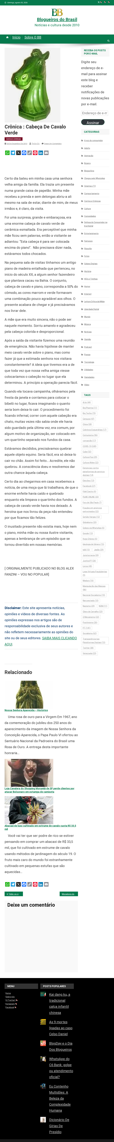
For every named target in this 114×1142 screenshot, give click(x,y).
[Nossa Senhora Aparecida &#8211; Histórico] (29, 694)
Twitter (88, 648)
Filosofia (88, 248)
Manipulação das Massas (94, 588)
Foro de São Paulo (92, 502)
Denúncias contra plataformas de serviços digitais (94, 471)
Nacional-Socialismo (94, 595)
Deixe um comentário (53, 144)
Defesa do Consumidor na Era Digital (95, 224)
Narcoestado (90, 600)
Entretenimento (91, 233)
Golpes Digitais (90, 264)
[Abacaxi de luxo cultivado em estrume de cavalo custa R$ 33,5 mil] (29, 810)
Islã (86, 550)
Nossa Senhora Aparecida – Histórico (26, 710)
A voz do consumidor (93, 140)
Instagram (10, 1004)
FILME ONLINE (91, 497)
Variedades (89, 377)
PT (87, 628)
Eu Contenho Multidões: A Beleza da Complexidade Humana (60, 1098)
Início (16, 37)
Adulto (87, 148)
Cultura (87, 209)
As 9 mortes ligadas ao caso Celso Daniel (60, 1028)
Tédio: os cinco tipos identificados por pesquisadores (15, 894)
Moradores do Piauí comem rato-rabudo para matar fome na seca (70, 894)
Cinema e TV (90, 186)
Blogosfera (89, 171)
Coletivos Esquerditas (94, 430)
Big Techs (89, 413)
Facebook (89, 486)
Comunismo (90, 435)
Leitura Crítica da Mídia (94, 301)
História (87, 271)
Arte (87, 402)
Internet (87, 294)
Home (8, 993)
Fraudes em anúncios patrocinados (92, 510)
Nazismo (89, 606)
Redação (36, 143)
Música (87, 324)
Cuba (87, 452)
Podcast (88, 347)
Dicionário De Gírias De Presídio (59, 1126)
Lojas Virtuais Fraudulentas (95, 573)
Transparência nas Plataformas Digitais (94, 641)
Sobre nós (10, 997)
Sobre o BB (32, 37)
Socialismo (90, 633)
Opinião (87, 339)
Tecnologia (89, 362)
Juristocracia (91, 555)
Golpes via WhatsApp (93, 528)
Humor (87, 286)
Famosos (88, 241)
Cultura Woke (91, 462)
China (87, 424)
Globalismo (90, 522)
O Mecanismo (91, 617)
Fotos (86, 256)
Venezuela (89, 653)
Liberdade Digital (91, 309)
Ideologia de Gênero (93, 544)
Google (88, 533)
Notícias (88, 332)
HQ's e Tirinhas (91, 279)
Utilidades (88, 370)
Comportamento (91, 193)
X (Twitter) (10, 1000)
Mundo (87, 317)
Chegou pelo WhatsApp (94, 178)
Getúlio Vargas (91, 517)
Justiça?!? (89, 561)
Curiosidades (90, 216)
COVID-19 (89, 446)
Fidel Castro (89, 491)
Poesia (87, 354)
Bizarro (87, 163)
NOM (103, 606)
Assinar (93, 123)
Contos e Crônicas (13, 139)
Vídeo (86, 385)
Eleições (88, 480)
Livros (87, 566)
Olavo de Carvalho (93, 611)
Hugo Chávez (90, 539)
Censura (88, 419)
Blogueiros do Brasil (57, 19)
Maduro (88, 580)
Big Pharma (90, 408)
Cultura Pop (90, 457)
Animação (88, 156)
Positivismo (90, 622)
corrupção (89, 441)
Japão (99, 550)
